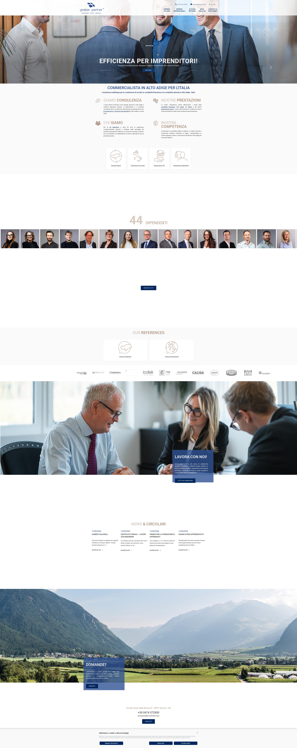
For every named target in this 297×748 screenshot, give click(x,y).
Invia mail (143, 242)
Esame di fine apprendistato (191, 534)
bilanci (190, 107)
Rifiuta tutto (160, 743)
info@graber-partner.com (148, 716)
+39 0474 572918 (45, 238)
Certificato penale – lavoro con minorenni (133, 535)
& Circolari (148, 524)
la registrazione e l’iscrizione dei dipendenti (116, 111)
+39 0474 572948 (104, 238)
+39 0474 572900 (143, 240)
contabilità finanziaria (168, 107)
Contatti (92, 686)
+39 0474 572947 (64, 238)
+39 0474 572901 (262, 238)
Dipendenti (148, 223)
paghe (182, 107)
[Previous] (26, 67)
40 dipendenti (114, 127)
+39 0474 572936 (281, 238)
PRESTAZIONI (181, 100)
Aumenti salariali (100, 534)
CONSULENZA (122, 100)
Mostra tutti (148, 288)
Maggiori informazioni (111, 743)
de (211, 4)
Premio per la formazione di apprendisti (162, 535)
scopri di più (96, 550)
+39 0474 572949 (25, 238)
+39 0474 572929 (242, 238)
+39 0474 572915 (203, 240)
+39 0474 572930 (124, 238)
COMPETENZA (174, 124)
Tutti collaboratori (185, 480)
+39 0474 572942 (222, 240)
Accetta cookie (185, 743)
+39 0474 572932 (84, 240)
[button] (197, 732)
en (214, 4)
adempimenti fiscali (167, 109)
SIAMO (113, 123)
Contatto (148, 721)
